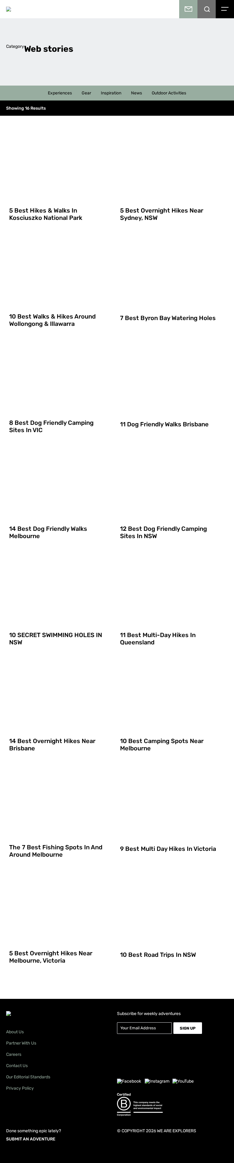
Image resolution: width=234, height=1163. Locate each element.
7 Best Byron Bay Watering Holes (168, 318)
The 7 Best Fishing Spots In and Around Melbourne (55, 851)
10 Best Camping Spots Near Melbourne (162, 744)
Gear (86, 93)
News (136, 93)
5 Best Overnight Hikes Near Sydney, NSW (161, 214)
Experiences (60, 93)
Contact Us (17, 1065)
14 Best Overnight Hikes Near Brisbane (52, 744)
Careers (13, 1054)
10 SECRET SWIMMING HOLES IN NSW (55, 638)
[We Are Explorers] (37, 9)
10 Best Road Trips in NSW (158, 954)
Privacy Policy (20, 1088)
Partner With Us (21, 1043)
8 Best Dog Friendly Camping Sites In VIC (51, 426)
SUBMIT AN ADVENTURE (30, 1139)
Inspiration (111, 93)
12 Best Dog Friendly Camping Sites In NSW (163, 532)
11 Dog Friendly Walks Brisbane (164, 424)
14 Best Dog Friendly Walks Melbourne (48, 532)
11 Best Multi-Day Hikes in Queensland (158, 638)
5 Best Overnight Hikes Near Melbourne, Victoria (50, 957)
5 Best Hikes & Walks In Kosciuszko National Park (45, 214)
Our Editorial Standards (28, 1077)
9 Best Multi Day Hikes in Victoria (168, 848)
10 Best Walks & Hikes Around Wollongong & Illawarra (52, 320)
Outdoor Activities (169, 93)
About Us (15, 1031)
